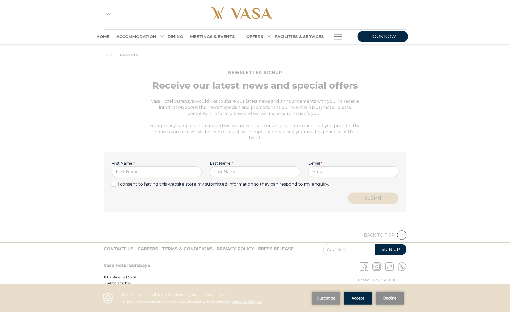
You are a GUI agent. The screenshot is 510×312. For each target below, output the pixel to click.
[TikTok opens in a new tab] (389, 266)
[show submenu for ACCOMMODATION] (162, 36)
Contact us (119, 248)
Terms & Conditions (187, 248)
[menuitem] (103, 36)
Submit (373, 198)
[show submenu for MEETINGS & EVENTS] (240, 36)
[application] (255, 298)
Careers (148, 248)
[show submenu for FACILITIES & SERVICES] (329, 36)
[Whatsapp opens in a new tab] (402, 266)
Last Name (221, 163)
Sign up (390, 249)
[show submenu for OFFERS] (269, 36)
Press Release (276, 248)
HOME (109, 55)
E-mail (315, 163)
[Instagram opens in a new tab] (376, 266)
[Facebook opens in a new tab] (364, 266)
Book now (382, 36)
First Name (123, 163)
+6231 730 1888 (383, 280)
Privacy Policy (235, 248)
